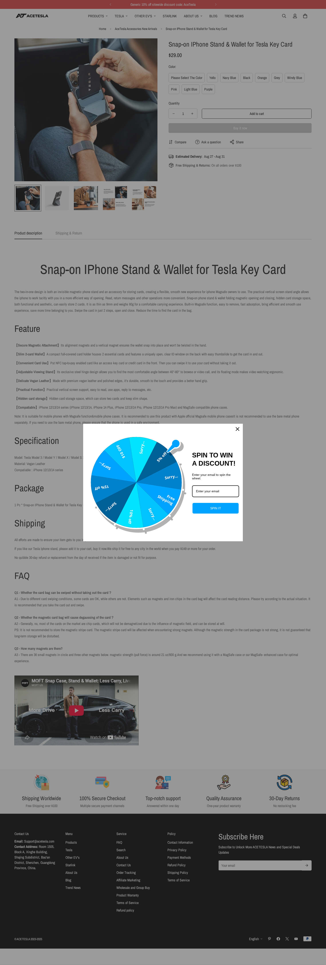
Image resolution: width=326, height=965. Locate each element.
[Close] (237, 429)
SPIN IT (215, 508)
